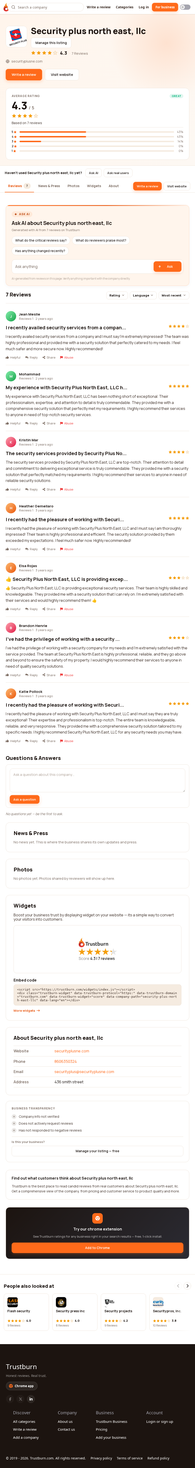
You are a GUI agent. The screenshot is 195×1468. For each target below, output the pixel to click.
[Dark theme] (185, 7)
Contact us (66, 1429)
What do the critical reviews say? (41, 240)
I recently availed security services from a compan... (66, 327)
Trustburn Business (111, 1421)
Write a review (99, 7)
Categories (124, 7)
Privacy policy (101, 1458)
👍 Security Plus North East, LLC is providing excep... (67, 579)
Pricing (101, 1429)
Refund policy (158, 1458)
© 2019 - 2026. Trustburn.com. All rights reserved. (46, 1458)
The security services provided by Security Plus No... (66, 453)
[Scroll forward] (187, 1286)
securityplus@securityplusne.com (84, 1071)
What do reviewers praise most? (101, 240)
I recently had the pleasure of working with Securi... (65, 519)
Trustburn (21, 1366)
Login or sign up (159, 1421)
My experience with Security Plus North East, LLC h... (66, 387)
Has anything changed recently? (40, 251)
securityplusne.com (71, 1051)
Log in (144, 7)
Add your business (111, 1437)
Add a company (26, 1437)
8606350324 (65, 1061)
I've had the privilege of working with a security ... (63, 639)
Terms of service (130, 1458)
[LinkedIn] (31, 1399)
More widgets (24, 1010)
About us (65, 1421)
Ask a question (24, 799)
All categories (24, 1421)
